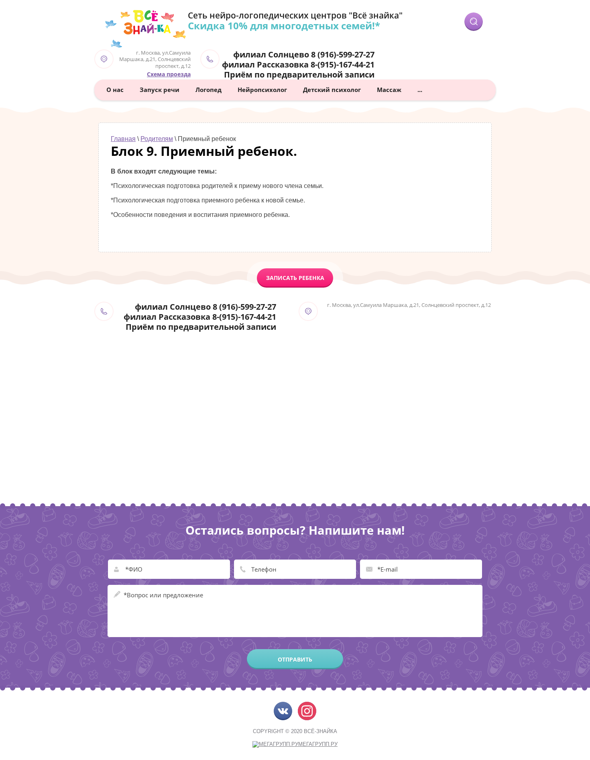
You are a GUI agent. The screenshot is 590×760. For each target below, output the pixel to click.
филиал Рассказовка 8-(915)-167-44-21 (298, 64)
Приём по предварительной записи (299, 74)
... (419, 90)
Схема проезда (169, 74)
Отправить (295, 659)
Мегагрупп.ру (318, 744)
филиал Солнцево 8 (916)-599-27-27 (303, 54)
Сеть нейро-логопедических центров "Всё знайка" (295, 15)
